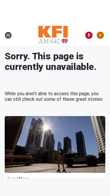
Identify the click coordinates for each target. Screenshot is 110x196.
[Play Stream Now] (100, 35)
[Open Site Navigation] (8, 35)
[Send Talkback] (88, 35)
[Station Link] (53, 35)
